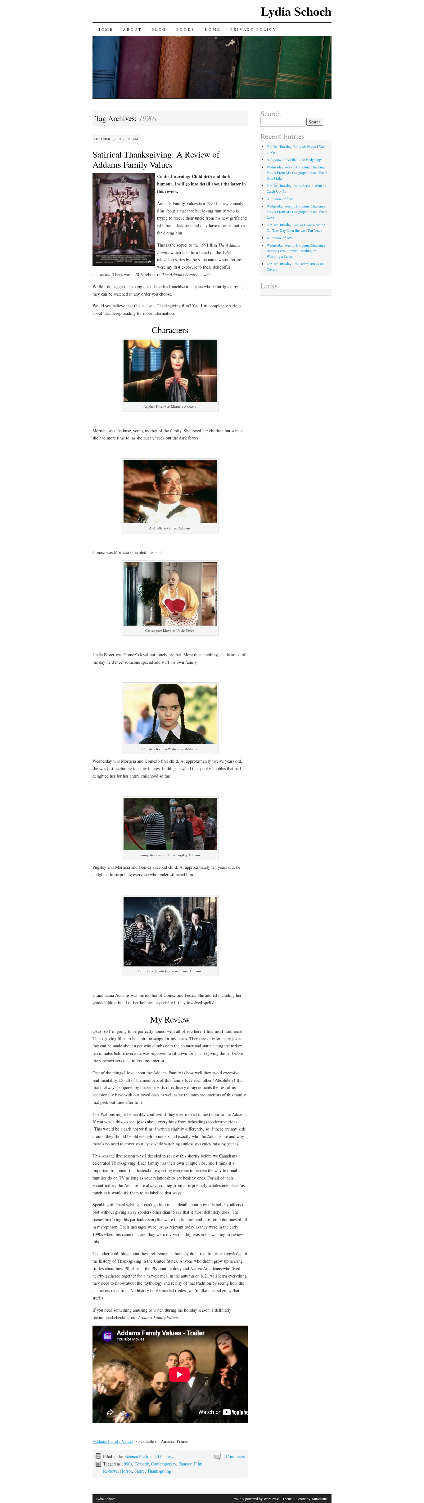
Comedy (141, 1464)
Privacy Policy (253, 29)
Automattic (319, 1498)
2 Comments (234, 1456)
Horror (126, 1471)
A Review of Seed (280, 198)
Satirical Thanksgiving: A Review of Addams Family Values (155, 159)
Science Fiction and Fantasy (149, 1456)
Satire (139, 1471)
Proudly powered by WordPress (256, 1498)
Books (185, 29)
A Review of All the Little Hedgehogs (295, 159)
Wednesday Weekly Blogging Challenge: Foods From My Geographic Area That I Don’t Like (297, 172)
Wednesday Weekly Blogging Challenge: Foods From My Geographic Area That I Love (297, 211)
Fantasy (185, 1464)
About (132, 29)
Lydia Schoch (296, 11)
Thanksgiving (159, 1471)
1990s (127, 1464)
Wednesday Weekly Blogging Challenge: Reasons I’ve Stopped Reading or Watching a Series (296, 251)
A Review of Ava (279, 237)
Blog (158, 29)
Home (105, 29)
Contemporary (163, 1464)
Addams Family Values (112, 1441)
